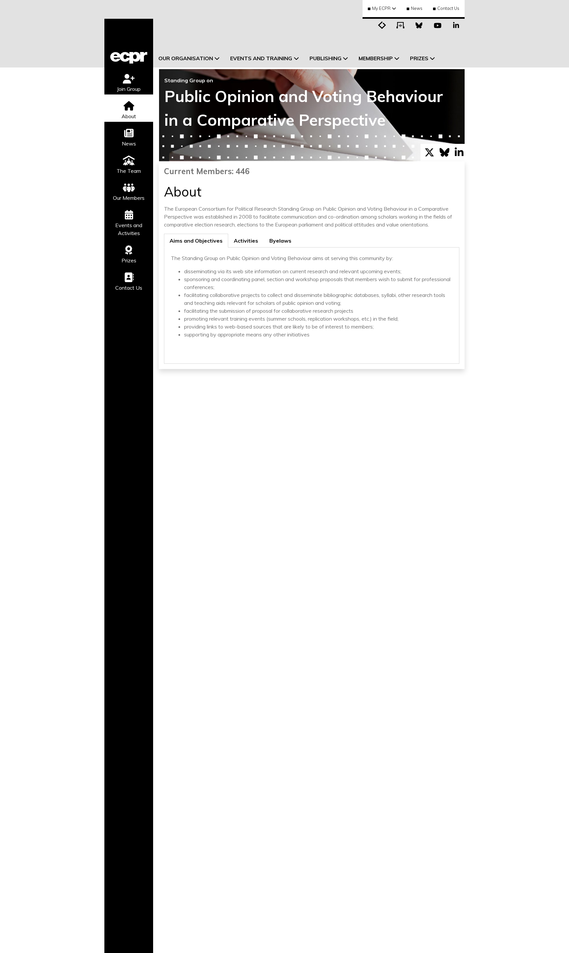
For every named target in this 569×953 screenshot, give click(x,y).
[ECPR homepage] (128, 43)
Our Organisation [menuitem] (185, 58)
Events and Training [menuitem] (261, 58)
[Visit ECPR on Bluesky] (419, 24)
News (416, 8)
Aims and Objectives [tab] (196, 240)
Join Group (129, 89)
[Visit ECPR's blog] (382, 24)
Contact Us (448, 8)
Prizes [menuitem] (419, 58)
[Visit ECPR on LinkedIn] (456, 24)
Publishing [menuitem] (325, 58)
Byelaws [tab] (280, 240)
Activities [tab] (246, 240)
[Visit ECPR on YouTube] (437, 24)
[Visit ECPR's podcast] (400, 24)
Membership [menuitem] (376, 58)
